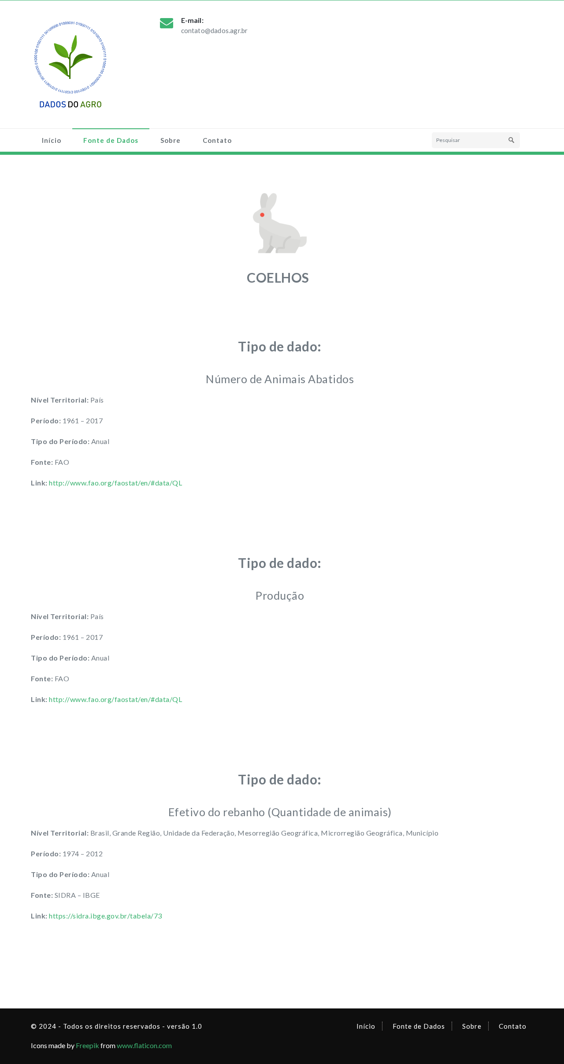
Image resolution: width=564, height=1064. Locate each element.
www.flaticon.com (144, 1045)
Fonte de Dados (110, 140)
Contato (217, 140)
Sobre (170, 140)
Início (51, 140)
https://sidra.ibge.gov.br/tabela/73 (105, 915)
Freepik (87, 1045)
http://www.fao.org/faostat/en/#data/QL (115, 482)
